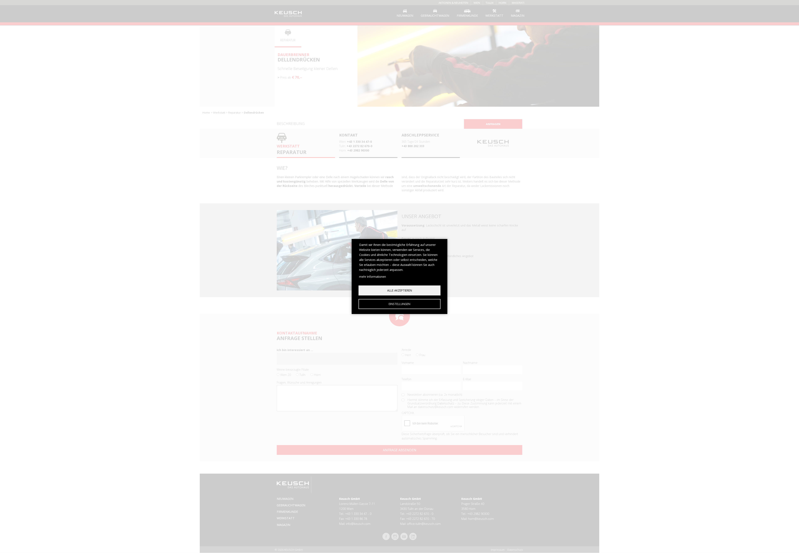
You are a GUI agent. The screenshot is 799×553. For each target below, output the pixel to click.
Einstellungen (399, 304)
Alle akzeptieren (399, 290)
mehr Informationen (372, 277)
